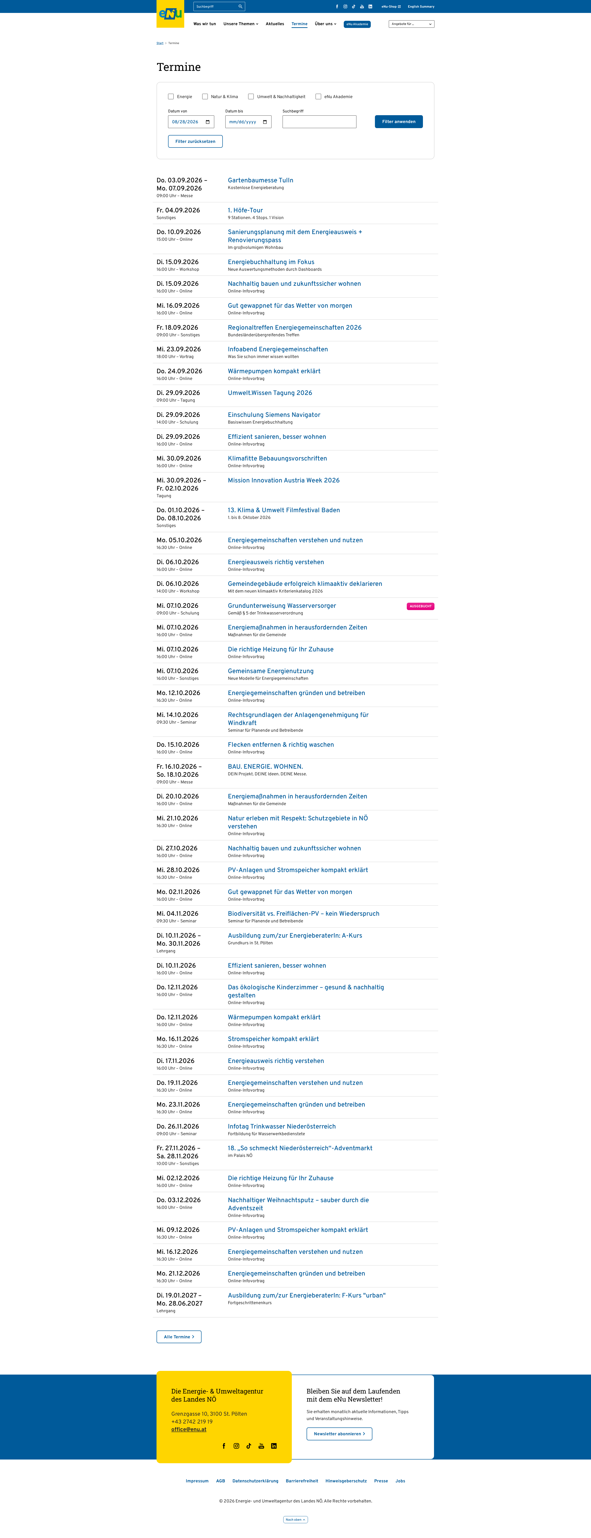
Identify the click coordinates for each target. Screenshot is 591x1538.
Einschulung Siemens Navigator (274, 415)
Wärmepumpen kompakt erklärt (274, 372)
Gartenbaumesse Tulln (260, 181)
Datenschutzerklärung (255, 1481)
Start (160, 43)
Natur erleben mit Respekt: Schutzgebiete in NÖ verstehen (298, 823)
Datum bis (234, 111)
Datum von (177, 111)
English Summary (421, 7)
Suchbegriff (293, 111)
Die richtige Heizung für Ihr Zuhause (281, 650)
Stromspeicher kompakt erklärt (273, 1039)
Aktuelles (275, 24)
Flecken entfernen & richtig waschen (281, 745)
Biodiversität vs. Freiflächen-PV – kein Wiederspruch (304, 914)
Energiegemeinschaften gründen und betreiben (296, 693)
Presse (381, 1481)
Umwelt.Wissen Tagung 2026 (270, 393)
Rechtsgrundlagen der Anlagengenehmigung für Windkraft (298, 719)
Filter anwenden (399, 122)
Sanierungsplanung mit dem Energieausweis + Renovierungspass (295, 237)
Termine (300, 24)
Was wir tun (204, 24)
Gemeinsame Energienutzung (271, 672)
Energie (184, 97)
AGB (220, 1481)
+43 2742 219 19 (192, 1422)
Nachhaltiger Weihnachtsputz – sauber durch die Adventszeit (298, 1205)
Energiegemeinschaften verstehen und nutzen (295, 541)
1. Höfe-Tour (245, 211)
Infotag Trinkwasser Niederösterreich (282, 1127)
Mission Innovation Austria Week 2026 (284, 481)
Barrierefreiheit (302, 1481)
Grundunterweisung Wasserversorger (282, 606)
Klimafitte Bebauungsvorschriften (277, 459)
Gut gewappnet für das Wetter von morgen (290, 306)
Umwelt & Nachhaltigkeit (281, 97)
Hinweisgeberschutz (346, 1481)
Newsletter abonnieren (337, 1434)
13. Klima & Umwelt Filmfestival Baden (284, 511)
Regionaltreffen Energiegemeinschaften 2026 (295, 328)
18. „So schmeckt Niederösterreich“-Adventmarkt (300, 1149)
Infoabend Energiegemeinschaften (278, 350)
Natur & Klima (224, 97)
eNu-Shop (389, 7)
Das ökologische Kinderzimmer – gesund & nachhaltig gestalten (306, 992)
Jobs (400, 1481)
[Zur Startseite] (170, 14)
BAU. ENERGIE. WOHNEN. (265, 767)
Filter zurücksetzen (195, 141)
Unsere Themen (239, 24)
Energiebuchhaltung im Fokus (271, 263)
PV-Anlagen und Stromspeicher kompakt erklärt (298, 871)
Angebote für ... (403, 24)
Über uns (324, 24)
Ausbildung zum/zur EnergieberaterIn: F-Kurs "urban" (307, 1296)
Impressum (197, 1481)
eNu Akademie (357, 24)
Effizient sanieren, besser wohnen (277, 437)
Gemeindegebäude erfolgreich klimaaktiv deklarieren (305, 584)
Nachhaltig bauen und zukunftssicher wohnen (294, 284)
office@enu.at (188, 1429)
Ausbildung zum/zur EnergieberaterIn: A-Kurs (295, 936)
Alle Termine (177, 1337)
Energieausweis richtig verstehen (276, 563)
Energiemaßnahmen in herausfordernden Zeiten (297, 628)
